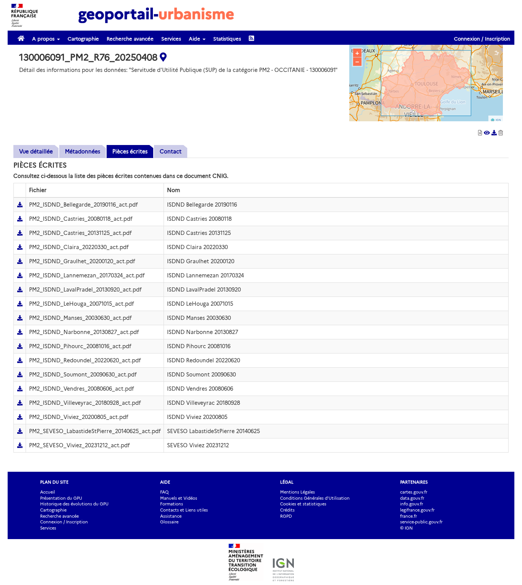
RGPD (286, 516)
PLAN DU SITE (54, 482)
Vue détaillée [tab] (36, 151)
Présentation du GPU (61, 498)
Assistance (171, 516)
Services (171, 39)
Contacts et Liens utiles (184, 510)
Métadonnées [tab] (82, 151)
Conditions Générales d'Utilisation (315, 498)
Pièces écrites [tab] (130, 151)
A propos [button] (44, 39)
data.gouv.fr (412, 498)
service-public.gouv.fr (421, 522)
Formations (171, 504)
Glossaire (169, 522)
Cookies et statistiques (303, 504)
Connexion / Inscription (482, 39)
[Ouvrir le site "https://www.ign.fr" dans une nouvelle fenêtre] (283, 577)
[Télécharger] (494, 132)
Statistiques (227, 39)
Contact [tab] (171, 151)
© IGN (406, 528)
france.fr (408, 516)
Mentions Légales (297, 492)
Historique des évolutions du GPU (74, 504)
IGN (498, 120)
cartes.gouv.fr (413, 492)
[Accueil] (156, 15)
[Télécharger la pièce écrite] (20, 204)
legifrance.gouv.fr (417, 510)
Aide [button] (195, 39)
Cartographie (83, 39)
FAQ (164, 492)
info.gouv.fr (411, 504)
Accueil (47, 492)
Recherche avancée (130, 39)
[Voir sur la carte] (487, 132)
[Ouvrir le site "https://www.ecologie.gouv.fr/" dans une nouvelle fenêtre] (246, 577)
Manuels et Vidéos (178, 498)
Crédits (287, 510)
